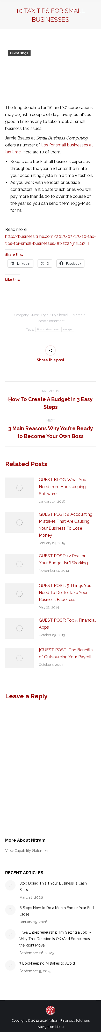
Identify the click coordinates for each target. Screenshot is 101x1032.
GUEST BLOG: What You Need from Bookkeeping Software (62, 486)
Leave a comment (50, 321)
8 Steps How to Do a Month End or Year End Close (56, 911)
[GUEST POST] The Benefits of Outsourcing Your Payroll (66, 653)
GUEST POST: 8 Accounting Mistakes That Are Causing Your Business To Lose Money (65, 525)
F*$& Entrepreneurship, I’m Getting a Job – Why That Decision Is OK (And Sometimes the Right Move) (55, 938)
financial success (48, 329)
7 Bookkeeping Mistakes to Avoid (47, 963)
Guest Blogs (19, 53)
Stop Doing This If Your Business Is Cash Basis (53, 886)
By (67, 315)
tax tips (67, 329)
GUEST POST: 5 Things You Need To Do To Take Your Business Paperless (65, 592)
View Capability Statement (27, 851)
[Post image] (19, 488)
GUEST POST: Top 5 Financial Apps (67, 624)
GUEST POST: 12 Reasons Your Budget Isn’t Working (64, 559)
